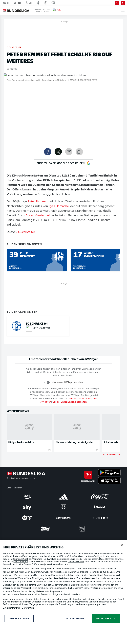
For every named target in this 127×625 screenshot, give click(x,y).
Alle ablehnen (75, 619)
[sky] (27, 507)
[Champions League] (45, 3)
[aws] (27, 496)
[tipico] (99, 507)
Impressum (56, 591)
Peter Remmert (38, 201)
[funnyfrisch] (81, 529)
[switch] (47, 382)
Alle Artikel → (111, 454)
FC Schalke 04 (25, 232)
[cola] (99, 497)
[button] (123, 11)
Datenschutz (42, 591)
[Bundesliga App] (117, 3)
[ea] (27, 518)
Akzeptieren (103, 619)
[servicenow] (63, 518)
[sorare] (99, 518)
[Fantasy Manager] (123, 3)
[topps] (45, 528)
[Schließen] (121, 545)
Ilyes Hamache (59, 206)
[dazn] (63, 507)
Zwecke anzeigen (18, 619)
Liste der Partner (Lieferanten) (18, 608)
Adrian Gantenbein (38, 215)
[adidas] (63, 497)
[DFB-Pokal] (38, 3)
